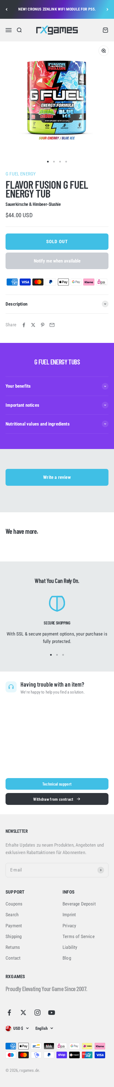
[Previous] (6, 9)
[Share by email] (52, 325)
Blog (67, 958)
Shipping (14, 936)
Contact (13, 958)
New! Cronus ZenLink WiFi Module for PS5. (57, 9)
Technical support (57, 783)
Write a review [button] (57, 477)
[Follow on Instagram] (37, 1012)
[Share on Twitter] (33, 325)
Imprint (69, 914)
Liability (70, 947)
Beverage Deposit (79, 904)
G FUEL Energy (21, 174)
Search (12, 914)
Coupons (14, 904)
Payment (14, 925)
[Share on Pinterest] (42, 325)
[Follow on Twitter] (23, 1012)
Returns (13, 947)
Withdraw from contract (53, 799)
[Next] (107, 9)
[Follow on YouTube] (51, 1012)
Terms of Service (79, 936)
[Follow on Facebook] (9, 1012)
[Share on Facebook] (23, 325)
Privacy (69, 925)
